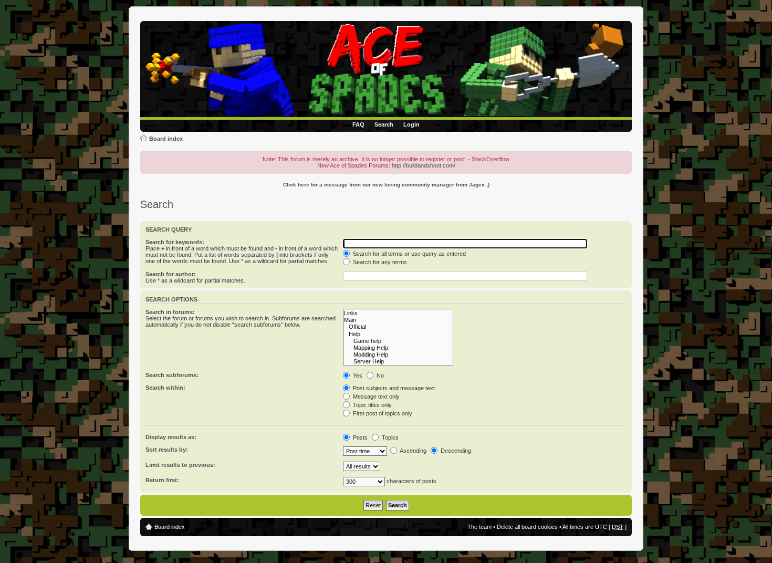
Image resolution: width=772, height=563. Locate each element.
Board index (166, 138)
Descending (455, 450)
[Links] (398, 313)
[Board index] (388, 70)
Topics (389, 437)
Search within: (165, 387)
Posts (359, 437)
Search (383, 124)
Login (411, 124)
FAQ (358, 124)
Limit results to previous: (180, 465)
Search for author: (170, 274)
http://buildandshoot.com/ (423, 165)
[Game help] (398, 341)
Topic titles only (371, 405)
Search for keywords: (174, 242)
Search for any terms (379, 262)
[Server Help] (398, 361)
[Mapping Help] (398, 348)
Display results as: (170, 437)
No (379, 375)
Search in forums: (170, 312)
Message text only (375, 396)
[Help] (398, 334)
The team (479, 527)
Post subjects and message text (393, 388)
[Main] (398, 320)
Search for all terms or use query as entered (408, 254)
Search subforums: (172, 375)
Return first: (162, 480)
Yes (356, 375)
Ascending (412, 450)
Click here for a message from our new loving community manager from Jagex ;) (386, 184)
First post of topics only (381, 413)
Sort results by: (166, 449)
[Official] (398, 327)
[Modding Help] (398, 354)
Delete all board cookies (527, 527)
